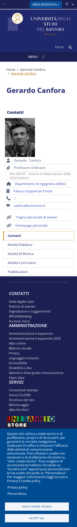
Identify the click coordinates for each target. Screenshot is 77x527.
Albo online (17, 343)
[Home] (15, 24)
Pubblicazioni (18, 272)
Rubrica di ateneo (22, 306)
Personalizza (17, 493)
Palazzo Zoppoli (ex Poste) (32, 191)
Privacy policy (18, 487)
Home (10, 69)
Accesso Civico (19, 321)
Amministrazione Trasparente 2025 (35, 338)
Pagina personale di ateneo (36, 217)
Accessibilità (18, 363)
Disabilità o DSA (20, 368)
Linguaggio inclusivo (24, 358)
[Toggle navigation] (4, 4)
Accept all (37, 518)
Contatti (14, 236)
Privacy (14, 353)
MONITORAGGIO (19, 405)
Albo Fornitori (19, 410)
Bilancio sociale (20, 348)
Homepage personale (31, 225)
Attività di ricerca (21, 254)
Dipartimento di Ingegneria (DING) (40, 184)
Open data (16, 378)
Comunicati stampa (23, 390)
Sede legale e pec (21, 302)
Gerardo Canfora (32, 69)
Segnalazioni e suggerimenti (30, 311)
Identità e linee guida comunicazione (36, 373)
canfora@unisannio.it (29, 206)
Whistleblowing (20, 316)
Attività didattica (20, 245)
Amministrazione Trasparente (31, 334)
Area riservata (44, 4)
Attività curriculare (22, 263)
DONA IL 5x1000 (20, 395)
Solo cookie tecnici (37, 506)
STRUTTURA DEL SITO (21, 400)
